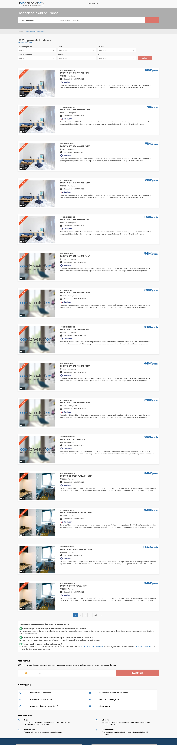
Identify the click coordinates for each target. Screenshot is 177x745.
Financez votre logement (110, 699)
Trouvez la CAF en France (40, 693)
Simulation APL (105, 706)
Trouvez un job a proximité (41, 699)
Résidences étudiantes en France (113, 693)
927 (95, 615)
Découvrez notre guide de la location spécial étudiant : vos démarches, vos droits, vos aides (47, 723)
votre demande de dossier (92, 646)
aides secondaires (143, 646)
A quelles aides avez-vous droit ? (44, 706)
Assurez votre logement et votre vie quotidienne (43, 732)
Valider (145, 58)
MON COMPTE (93, 4)
